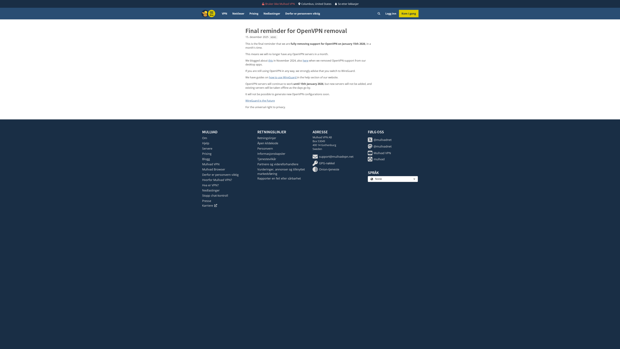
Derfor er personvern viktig (302, 13)
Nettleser (238, 13)
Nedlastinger (272, 13)
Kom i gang (409, 13)
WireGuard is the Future (260, 100)
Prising (253, 13)
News (273, 37)
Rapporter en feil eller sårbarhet (279, 178)
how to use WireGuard (283, 77)
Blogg (206, 159)
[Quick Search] (379, 13)
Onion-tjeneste (329, 169)
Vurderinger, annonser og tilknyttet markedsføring (281, 171)
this (270, 60)
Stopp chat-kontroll (215, 195)
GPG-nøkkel (327, 163)
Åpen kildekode (267, 143)
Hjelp (205, 143)
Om (204, 138)
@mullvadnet (383, 140)
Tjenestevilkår (266, 159)
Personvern (265, 148)
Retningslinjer (266, 138)
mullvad (379, 159)
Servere (207, 148)
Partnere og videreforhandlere (277, 164)
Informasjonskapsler (271, 154)
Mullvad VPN (211, 164)
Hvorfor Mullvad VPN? (217, 180)
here (305, 60)
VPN (224, 13)
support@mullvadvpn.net (336, 157)
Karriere (207, 205)
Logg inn (390, 13)
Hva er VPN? (210, 185)
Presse (206, 201)
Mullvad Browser (213, 169)
